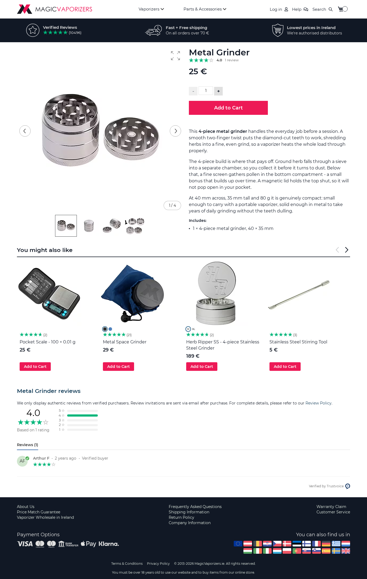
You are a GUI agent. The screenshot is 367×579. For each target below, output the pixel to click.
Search (319, 9)
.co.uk (345, 551)
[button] (175, 56)
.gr (336, 543)
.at (247, 543)
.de (326, 543)
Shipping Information (189, 512)
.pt (297, 551)
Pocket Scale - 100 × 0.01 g (47, 341)
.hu (247, 551)
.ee (297, 543)
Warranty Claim (331, 506)
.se (336, 551)
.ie (257, 551)
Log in (276, 9)
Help (296, 9)
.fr (316, 543)
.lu (277, 551)
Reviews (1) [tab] (27, 444)
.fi (306, 543)
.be (257, 543)
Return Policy (181, 517)
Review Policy (318, 403)
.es (326, 551)
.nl (345, 543)
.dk (287, 543)
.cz (277, 543)
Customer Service (333, 512)
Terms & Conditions (127, 564)
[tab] (183, 391)
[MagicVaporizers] (54, 9)
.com (238, 543)
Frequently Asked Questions (195, 506)
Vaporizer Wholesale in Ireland (45, 517)
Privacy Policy (158, 564)
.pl (287, 551)
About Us (25, 506)
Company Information (190, 522)
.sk (306, 551)
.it (267, 551)
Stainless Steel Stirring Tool (298, 341)
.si (316, 551)
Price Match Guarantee (38, 512)
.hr (267, 543)
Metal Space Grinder (124, 341)
